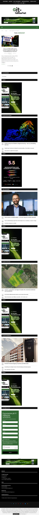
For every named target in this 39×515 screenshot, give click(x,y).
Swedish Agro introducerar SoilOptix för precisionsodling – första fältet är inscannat (19, 148)
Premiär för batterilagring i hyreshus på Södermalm (16, 363)
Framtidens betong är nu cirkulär (10, 223)
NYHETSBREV (5, 1)
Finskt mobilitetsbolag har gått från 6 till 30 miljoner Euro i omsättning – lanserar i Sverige (20, 220)
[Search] (36, 27)
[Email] (23, 3)
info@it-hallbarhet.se (7, 479)
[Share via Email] (12, 65)
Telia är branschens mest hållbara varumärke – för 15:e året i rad (16, 296)
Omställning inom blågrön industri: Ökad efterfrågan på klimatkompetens (18, 366)
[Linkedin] (20, 3)
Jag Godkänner (16, 513)
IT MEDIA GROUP (33, 1)
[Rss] (27, 503)
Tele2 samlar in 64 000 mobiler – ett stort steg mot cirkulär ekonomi (20, 217)
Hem (2, 30)
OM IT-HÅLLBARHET (17, 1)
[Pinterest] (18, 3)
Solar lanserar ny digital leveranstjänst (11, 150)
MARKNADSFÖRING (25, 1)
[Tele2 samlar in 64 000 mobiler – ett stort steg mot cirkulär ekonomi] (19, 204)
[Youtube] (21, 3)
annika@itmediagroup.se (8, 488)
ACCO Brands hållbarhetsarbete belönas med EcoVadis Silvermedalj (16, 294)
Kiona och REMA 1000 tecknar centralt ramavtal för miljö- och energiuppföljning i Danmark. (10, 50)
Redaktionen (10, 53)
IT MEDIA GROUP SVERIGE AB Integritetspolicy (9, 497)
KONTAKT (10, 1)
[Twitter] (15, 3)
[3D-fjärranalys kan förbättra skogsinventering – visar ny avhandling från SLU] (19, 130)
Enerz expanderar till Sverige (10, 369)
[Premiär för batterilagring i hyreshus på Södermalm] (19, 350)
